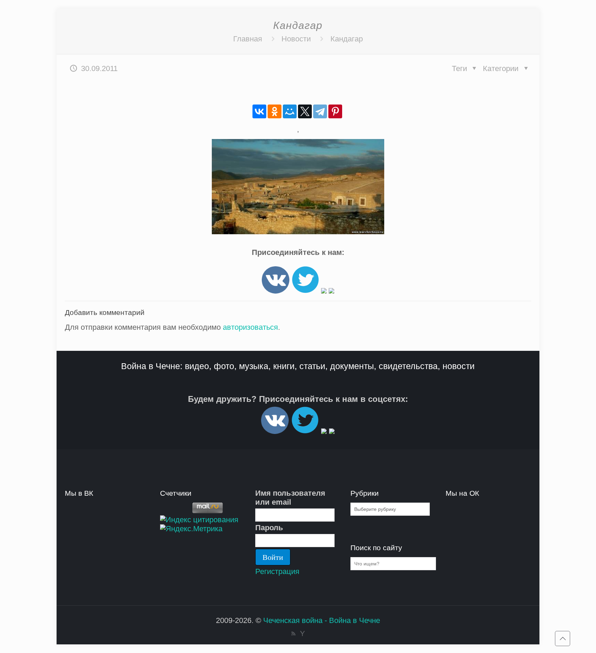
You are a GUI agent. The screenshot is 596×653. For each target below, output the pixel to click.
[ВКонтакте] (259, 111)
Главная (247, 38)
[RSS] (293, 633)
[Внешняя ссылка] (275, 291)
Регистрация (277, 571)
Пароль (269, 527)
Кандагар (346, 38)
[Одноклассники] (274, 111)
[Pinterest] (335, 111)
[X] (305, 111)
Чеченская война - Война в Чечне (321, 620)
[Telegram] (320, 111)
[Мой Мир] (290, 111)
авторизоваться (250, 327)
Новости (296, 38)
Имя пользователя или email (290, 497)
